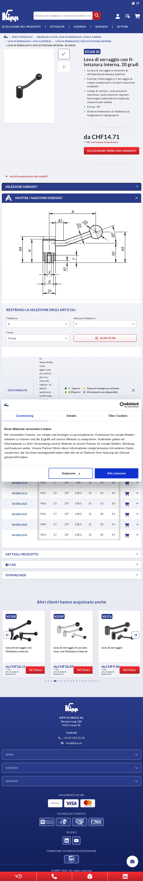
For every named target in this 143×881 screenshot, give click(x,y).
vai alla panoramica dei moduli (29, 176)
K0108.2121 (19, 482)
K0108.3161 (19, 503)
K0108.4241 (19, 535)
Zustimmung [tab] (25, 415)
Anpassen (69, 473)
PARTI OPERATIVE (22, 37)
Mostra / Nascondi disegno (38, 198)
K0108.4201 (19, 524)
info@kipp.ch (73, 743)
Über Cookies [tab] (118, 415)
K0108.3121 (19, 493)
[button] (45, 681)
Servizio (12, 781)
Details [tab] (71, 415)
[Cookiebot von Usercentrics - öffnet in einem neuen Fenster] (122, 405)
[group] (23, 644)
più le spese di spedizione (104, 142)
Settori (122, 26)
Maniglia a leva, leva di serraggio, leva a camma (68, 37)
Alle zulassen (116, 473)
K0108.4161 (19, 514)
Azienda (80, 26)
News (10, 754)
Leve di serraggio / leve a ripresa (29, 41)
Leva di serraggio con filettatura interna (83, 41)
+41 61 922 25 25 (73, 737)
